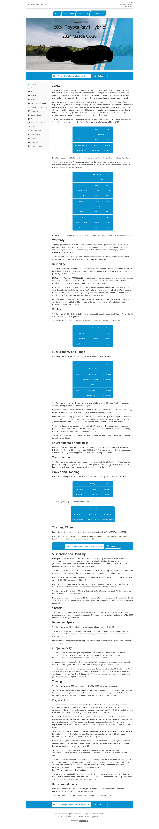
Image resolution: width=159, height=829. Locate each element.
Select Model (68, 13)
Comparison (34, 84)
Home (57, 13)
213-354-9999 (129, 6)
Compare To (83, 13)
